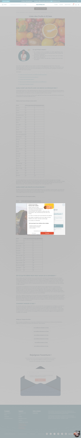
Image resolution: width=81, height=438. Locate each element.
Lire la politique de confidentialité (34, 220)
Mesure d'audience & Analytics (34, 226)
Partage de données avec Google (35, 225)
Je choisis (34, 233)
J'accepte (47, 233)
